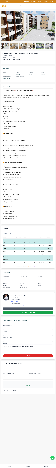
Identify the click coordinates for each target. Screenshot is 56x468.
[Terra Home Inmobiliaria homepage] (5, 6)
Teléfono (5, 331)
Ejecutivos (38, 6)
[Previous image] (3, 26)
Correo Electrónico (7, 337)
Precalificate (20, 6)
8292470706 (6, 1)
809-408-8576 (14, 301)
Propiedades (29, 6)
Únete (45, 6)
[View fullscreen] (52, 39)
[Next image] (52, 26)
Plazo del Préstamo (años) (34, 373)
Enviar (28, 355)
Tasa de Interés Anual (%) (8, 373)
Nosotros (11, 6)
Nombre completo (7, 325)
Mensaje (5, 343)
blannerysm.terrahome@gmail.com (20, 305)
